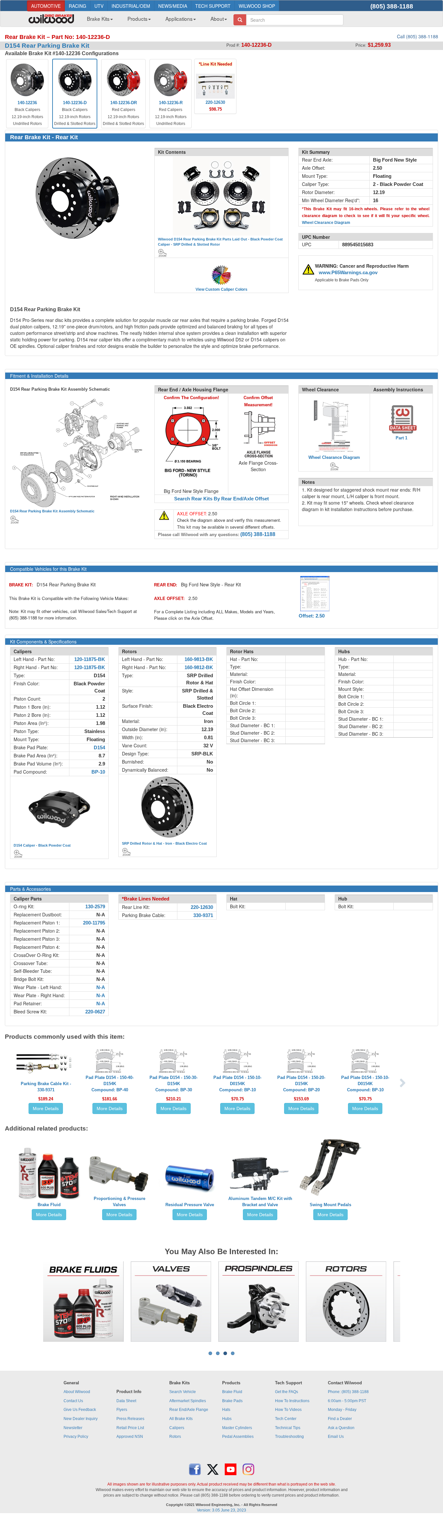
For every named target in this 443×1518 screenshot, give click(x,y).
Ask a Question (341, 1428)
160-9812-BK (199, 667)
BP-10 (98, 772)
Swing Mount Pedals (330, 1204)
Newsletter (73, 1428)
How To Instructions (292, 1401)
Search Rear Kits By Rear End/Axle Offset (221, 498)
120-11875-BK (89, 659)
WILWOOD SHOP (257, 6)
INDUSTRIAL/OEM (131, 6)
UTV (98, 6)
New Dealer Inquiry (81, 1418)
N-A (100, 987)
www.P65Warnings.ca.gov (348, 272)
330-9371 (203, 915)
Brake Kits (98, 18)
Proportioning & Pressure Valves (119, 1201)
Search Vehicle (182, 1391)
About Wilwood (77, 1391)
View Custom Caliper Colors (221, 289)
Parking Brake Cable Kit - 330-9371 (46, 1086)
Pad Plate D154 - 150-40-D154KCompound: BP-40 (110, 1083)
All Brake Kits (181, 1418)
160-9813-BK (199, 659)
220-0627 (95, 1011)
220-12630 (202, 907)
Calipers (176, 1428)
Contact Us (73, 1401)
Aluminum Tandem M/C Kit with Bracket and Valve (260, 1201)
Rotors (175, 1436)
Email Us (336, 1436)
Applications (179, 18)
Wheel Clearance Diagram (326, 222)
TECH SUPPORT (213, 6)
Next (409, 1301)
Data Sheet (126, 1401)
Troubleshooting (289, 1436)
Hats (226, 1409)
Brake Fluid (49, 1204)
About (217, 18)
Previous (33, 1301)
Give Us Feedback (80, 1409)
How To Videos (288, 1409)
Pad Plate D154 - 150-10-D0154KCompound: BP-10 (237, 1083)
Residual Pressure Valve (189, 1204)
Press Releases (130, 1418)
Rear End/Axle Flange (188, 1409)
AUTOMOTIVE (46, 6)
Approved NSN (129, 1436)
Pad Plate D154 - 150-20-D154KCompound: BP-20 (301, 1083)
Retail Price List (130, 1428)
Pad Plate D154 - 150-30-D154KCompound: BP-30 (174, 1083)
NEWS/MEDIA (172, 6)
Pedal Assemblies (238, 1436)
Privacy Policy (76, 1436)
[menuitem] (97, 20)
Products (137, 18)
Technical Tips (287, 1428)
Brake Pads (232, 1401)
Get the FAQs (286, 1391)
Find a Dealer (340, 1418)
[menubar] (154, 20)
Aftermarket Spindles (187, 1401)
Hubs (227, 1418)
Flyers (121, 1409)
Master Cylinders (237, 1428)
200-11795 (94, 922)
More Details (46, 1108)
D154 (99, 747)
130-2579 (95, 906)
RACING (77, 6)
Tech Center (285, 1418)
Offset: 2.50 (312, 615)
